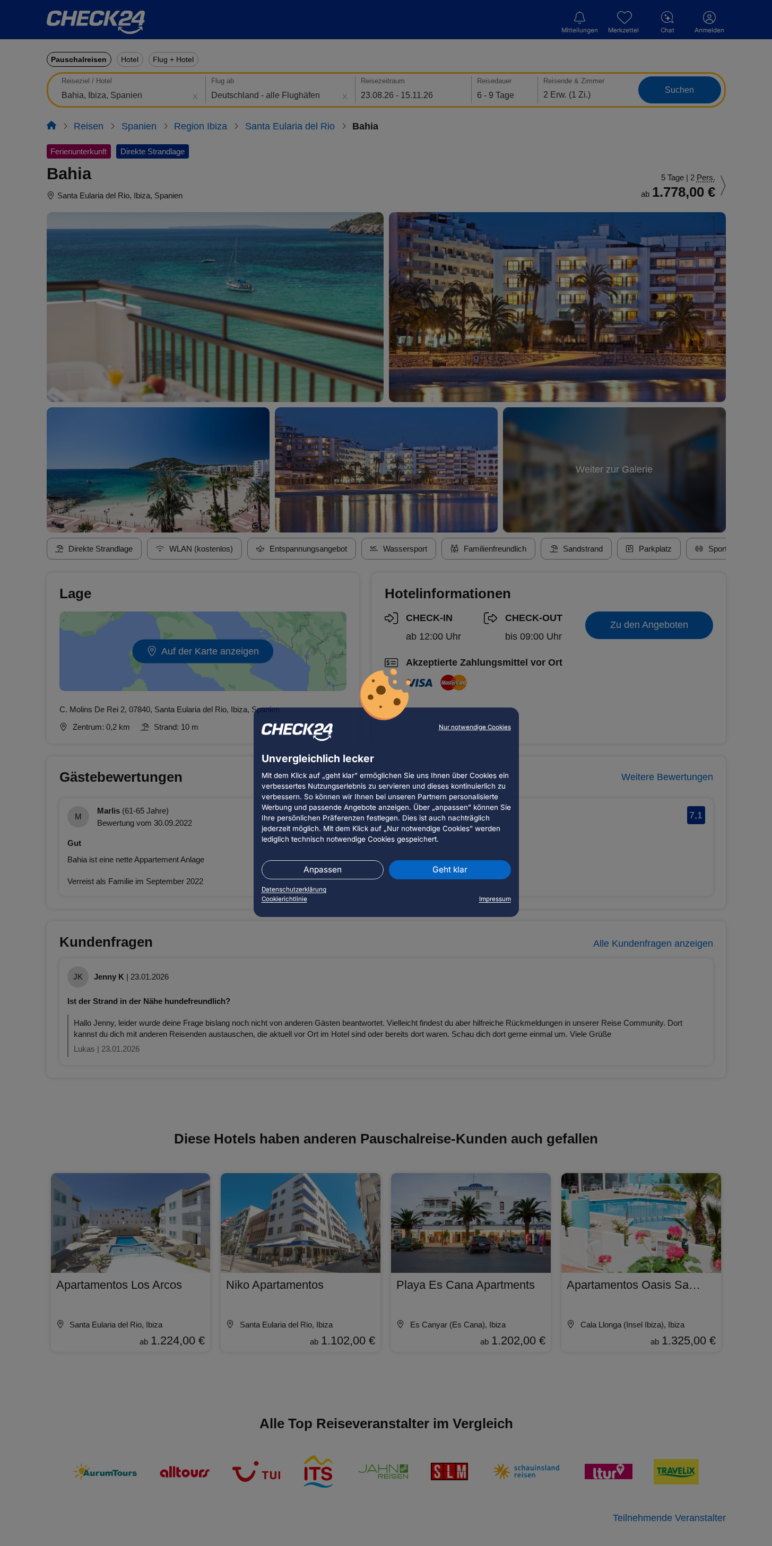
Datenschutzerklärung (294, 889)
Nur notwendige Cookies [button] (475, 727)
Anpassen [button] (322, 869)
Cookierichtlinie (284, 899)
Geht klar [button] (449, 869)
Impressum (495, 899)
